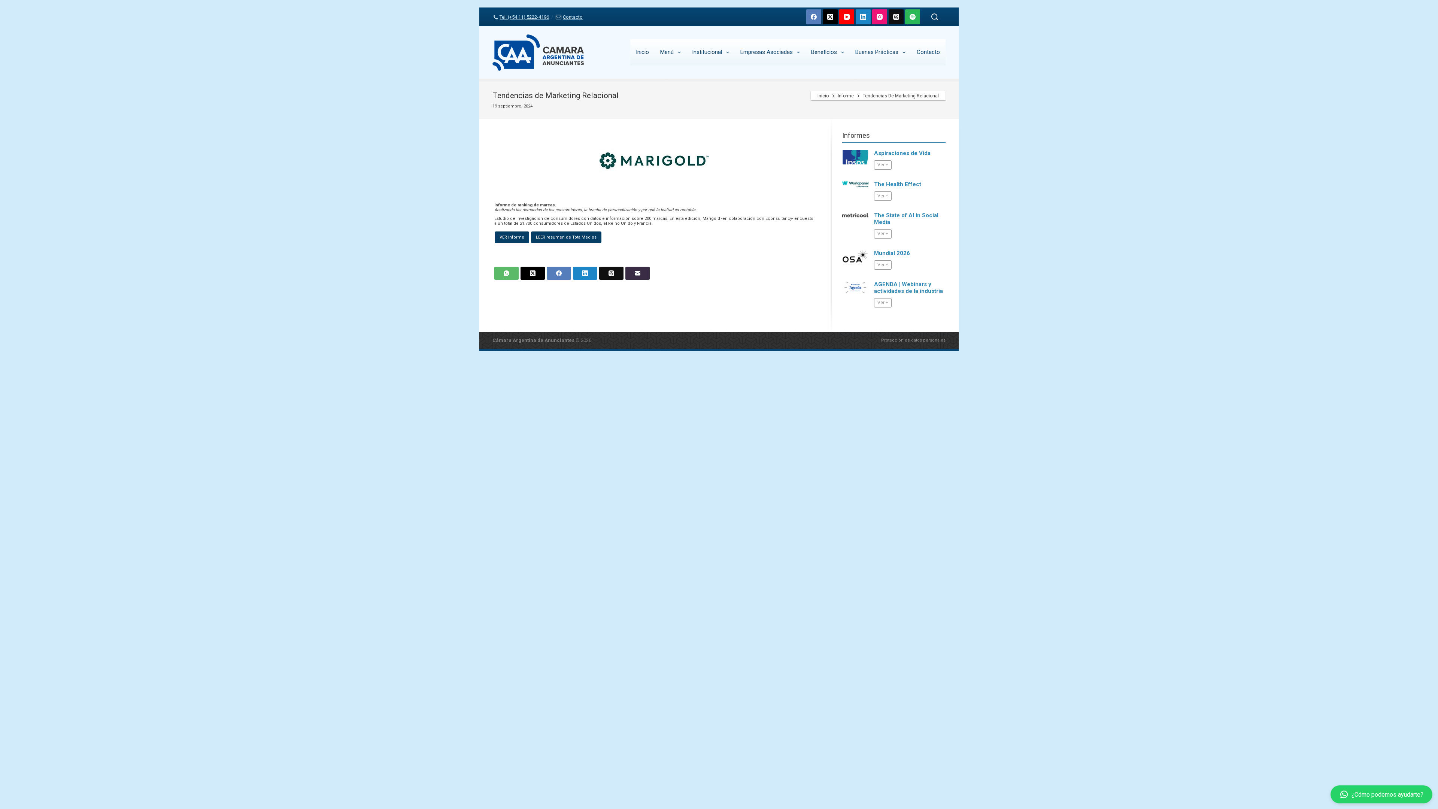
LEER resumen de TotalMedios (566, 237)
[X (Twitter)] (830, 16)
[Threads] (896, 16)
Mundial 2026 (892, 253)
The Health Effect (897, 184)
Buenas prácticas (876, 52)
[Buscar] (934, 16)
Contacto (572, 17)
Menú (667, 52)
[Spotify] (912, 16)
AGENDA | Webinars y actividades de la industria (908, 287)
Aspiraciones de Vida (902, 153)
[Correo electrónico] (637, 273)
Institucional (707, 52)
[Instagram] (879, 16)
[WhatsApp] (506, 273)
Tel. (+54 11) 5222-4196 (524, 17)
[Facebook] (813, 16)
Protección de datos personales (913, 340)
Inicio (642, 52)
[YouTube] (846, 16)
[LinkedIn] (863, 16)
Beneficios (824, 52)
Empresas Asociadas (766, 52)
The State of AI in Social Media (906, 218)
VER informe (512, 237)
